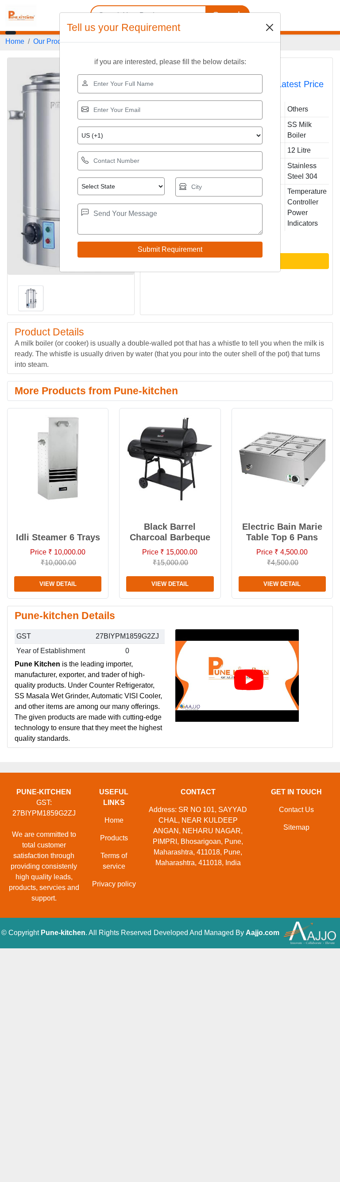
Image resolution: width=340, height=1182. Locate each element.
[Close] (270, 27)
